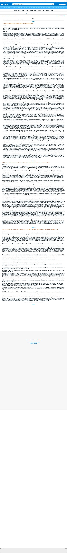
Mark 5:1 (33, 21)
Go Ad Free (2, 548)
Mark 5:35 (33, 227)
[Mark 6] (65, 248)
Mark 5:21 (33, 160)
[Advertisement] (33, 324)
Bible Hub (33, 304)
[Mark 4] (1, 248)
